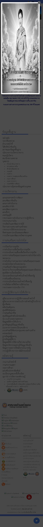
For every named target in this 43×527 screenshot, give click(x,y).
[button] (39, 2)
